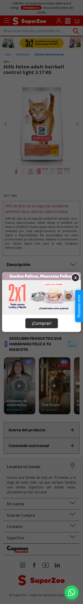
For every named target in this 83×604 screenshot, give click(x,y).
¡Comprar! (41, 323)
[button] (71, 592)
